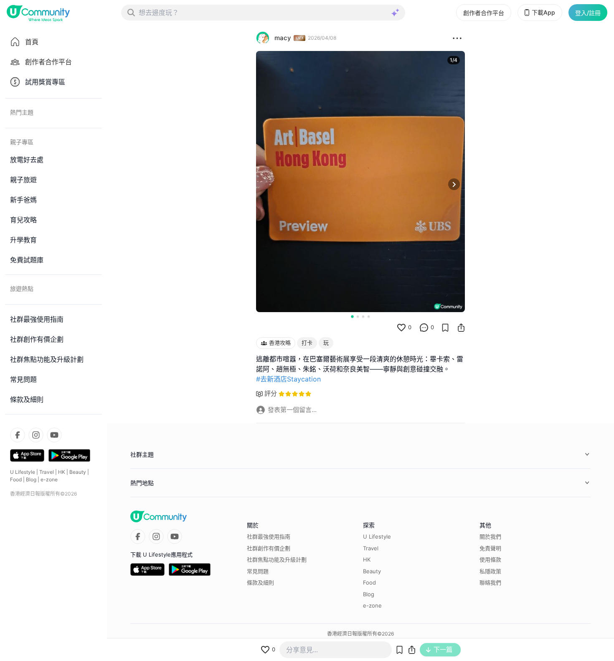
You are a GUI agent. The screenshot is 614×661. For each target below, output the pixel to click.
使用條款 (490, 559)
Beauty (77, 472)
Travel (46, 472)
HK (61, 472)
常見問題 (258, 571)
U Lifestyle (22, 472)
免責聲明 (490, 548)
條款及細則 (260, 582)
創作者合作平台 (483, 12)
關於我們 (490, 536)
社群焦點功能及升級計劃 (277, 559)
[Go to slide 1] (352, 316)
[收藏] (445, 328)
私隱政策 (490, 571)
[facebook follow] (17, 434)
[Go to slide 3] (363, 316)
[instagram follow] (35, 434)
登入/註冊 (588, 12)
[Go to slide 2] (358, 316)
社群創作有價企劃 (268, 548)
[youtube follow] (54, 434)
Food (16, 479)
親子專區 (21, 141)
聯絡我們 (490, 582)
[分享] (461, 328)
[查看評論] (424, 328)
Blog (31, 479)
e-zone (49, 479)
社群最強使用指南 (268, 536)
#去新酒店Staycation (288, 379)
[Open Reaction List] (457, 38)
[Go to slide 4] (369, 316)
